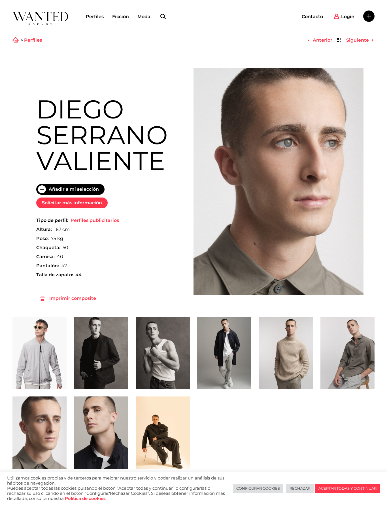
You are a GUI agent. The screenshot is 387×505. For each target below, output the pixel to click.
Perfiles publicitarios (95, 220)
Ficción (120, 16)
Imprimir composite (72, 298)
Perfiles (95, 16)
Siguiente (358, 40)
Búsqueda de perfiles (163, 16)
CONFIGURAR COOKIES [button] (258, 488)
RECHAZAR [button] (300, 488)
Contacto (312, 16)
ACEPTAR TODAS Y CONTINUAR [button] (347, 488)
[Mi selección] (369, 16)
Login (347, 16)
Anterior (322, 40)
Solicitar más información (72, 202)
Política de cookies (85, 498)
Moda (143, 16)
